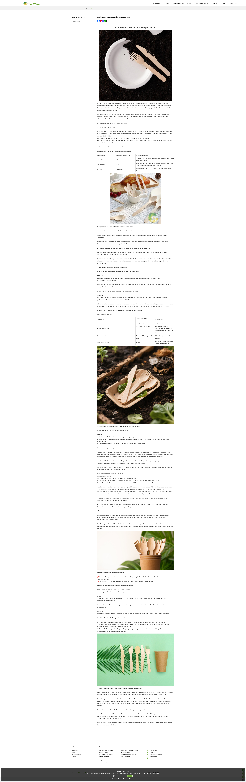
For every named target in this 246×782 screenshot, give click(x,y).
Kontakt (231, 3)
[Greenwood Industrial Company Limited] (32, 3)
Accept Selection (123, 775)
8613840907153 (153, 756)
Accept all (130, 775)
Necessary (115, 778)
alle (77, 8)
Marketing (132, 778)
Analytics (120, 778)
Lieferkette (189, 3)
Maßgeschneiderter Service (202, 3)
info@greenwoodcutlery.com (156, 754)
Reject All (116, 775)
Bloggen (223, 3)
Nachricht (215, 3)
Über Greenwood (156, 3)
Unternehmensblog (83, 8)
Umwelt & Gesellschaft (178, 3)
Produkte (167, 3)
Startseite (74, 8)
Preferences (126, 778)
